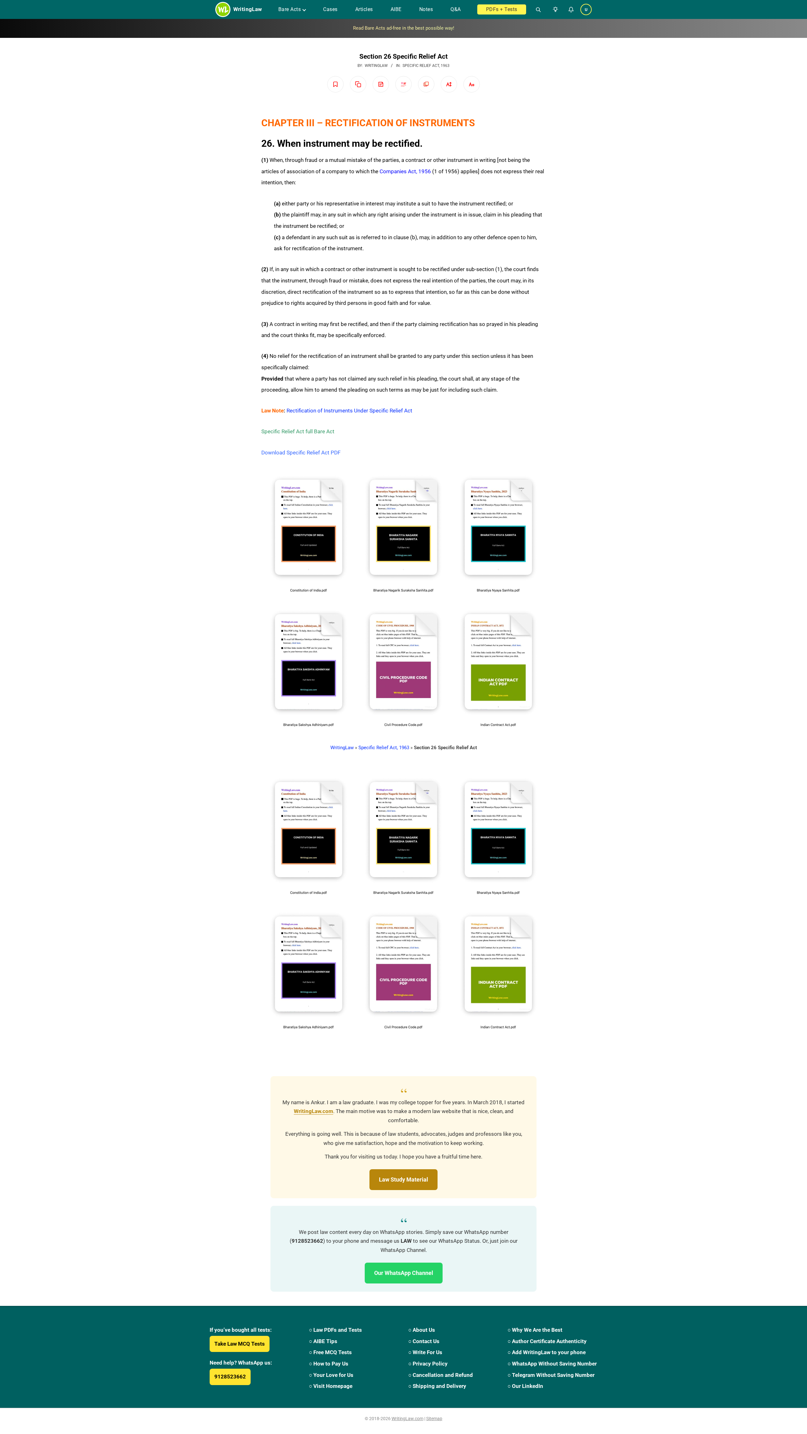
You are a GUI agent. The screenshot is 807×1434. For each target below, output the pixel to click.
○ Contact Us (423, 1341)
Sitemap (434, 1418)
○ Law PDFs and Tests (335, 1330)
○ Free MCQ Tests (330, 1352)
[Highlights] (403, 84)
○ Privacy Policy (428, 1363)
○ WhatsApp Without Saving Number (552, 1363)
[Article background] (426, 84)
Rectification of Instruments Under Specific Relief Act (349, 410)
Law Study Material (403, 1179)
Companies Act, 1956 (405, 171)
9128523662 (230, 1376)
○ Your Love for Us (331, 1375)
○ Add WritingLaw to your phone (547, 1352)
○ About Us (421, 1330)
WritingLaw (342, 747)
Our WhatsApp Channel (403, 1273)
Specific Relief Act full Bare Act (297, 431)
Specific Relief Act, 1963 (426, 65)
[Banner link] (403, 28)
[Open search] (535, 9)
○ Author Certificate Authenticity (547, 1341)
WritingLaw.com (313, 1111)
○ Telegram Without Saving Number (551, 1375)
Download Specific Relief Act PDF (300, 452)
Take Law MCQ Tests (239, 1344)
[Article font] (471, 84)
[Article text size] (449, 84)
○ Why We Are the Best (535, 1330)
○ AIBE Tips (323, 1341)
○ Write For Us (425, 1352)
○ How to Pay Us (328, 1363)
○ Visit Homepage (330, 1386)
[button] (554, 9)
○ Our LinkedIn (525, 1386)
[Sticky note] (381, 84)
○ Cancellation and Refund (440, 1375)
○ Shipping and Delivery (437, 1386)
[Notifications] (571, 9)
